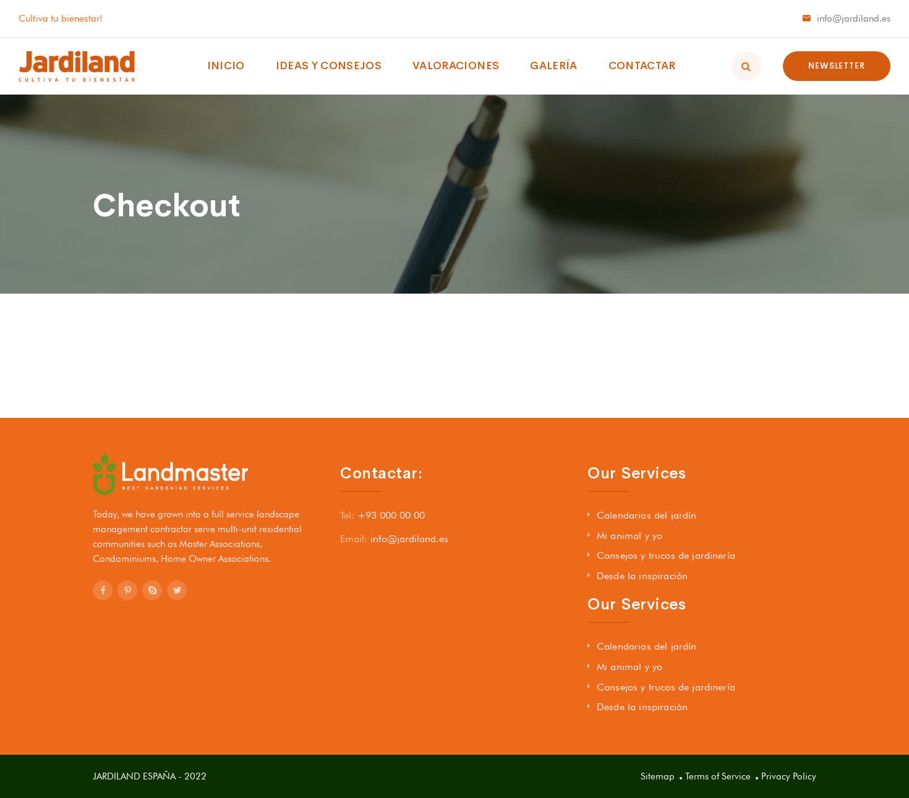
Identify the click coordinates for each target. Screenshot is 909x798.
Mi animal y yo (629, 535)
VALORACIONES (455, 65)
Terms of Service (718, 776)
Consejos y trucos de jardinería (666, 555)
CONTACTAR (642, 65)
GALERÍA (553, 65)
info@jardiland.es (853, 18)
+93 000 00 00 (391, 515)
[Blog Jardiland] (77, 65)
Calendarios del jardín (647, 515)
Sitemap (658, 776)
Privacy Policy (788, 776)
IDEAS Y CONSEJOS (329, 65)
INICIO (226, 65)
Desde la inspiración (642, 576)
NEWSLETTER (836, 66)
